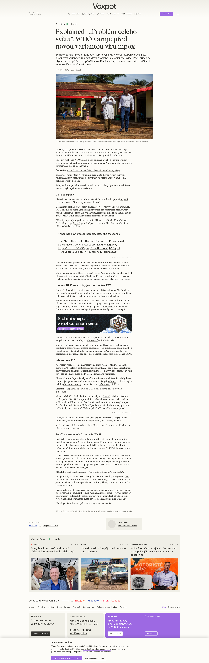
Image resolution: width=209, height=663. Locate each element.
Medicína (83, 511)
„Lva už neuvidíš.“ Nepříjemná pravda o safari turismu (103, 550)
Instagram (80, 600)
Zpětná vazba (174, 607)
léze (73, 226)
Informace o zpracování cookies (97, 652)
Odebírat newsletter (40, 633)
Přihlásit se (151, 633)
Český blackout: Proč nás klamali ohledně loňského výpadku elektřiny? (52, 550)
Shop (59, 607)
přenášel (110, 300)
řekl (78, 152)
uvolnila (60, 442)
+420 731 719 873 (80, 630)
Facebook (33, 526)
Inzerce (67, 607)
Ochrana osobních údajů (107, 607)
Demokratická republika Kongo (113, 511)
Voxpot (32, 607)
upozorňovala (62, 492)
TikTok (105, 600)
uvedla (59, 212)
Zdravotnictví (94, 511)
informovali (104, 384)
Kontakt (51, 607)
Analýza (60, 24)
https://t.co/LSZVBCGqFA (73, 248)
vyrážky (78, 223)
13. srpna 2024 (108, 252)
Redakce (41, 607)
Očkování (74, 511)
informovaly (78, 425)
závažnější (98, 278)
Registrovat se (115, 633)
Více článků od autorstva (127, 525)
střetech (112, 381)
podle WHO (73, 420)
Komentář (134, 545)
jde (101, 464)
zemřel (86, 265)
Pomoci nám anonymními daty (66, 658)
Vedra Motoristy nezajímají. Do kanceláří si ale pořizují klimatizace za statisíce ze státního (154, 551)
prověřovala (108, 306)
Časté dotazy (88, 607)
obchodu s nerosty (72, 384)
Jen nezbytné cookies (94, 658)
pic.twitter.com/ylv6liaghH (105, 248)
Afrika (129, 511)
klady (80, 273)
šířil (83, 373)
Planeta (66, 511)
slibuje (122, 445)
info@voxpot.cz (78, 633)
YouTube (115, 600)
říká (109, 350)
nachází (122, 364)
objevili (124, 199)
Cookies (123, 607)
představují (92, 340)
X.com (129, 258)
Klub (166, 14)
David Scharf (76, 70)
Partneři (76, 607)
